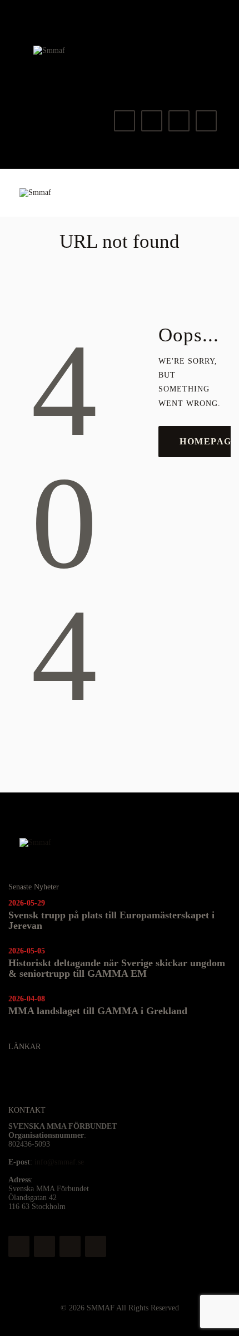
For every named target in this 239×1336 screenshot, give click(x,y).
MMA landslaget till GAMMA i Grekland (97, 1011)
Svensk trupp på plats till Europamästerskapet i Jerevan (111, 920)
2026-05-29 (26, 903)
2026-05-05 (26, 951)
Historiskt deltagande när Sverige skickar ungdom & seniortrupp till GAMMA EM (116, 968)
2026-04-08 (26, 999)
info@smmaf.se (59, 1162)
